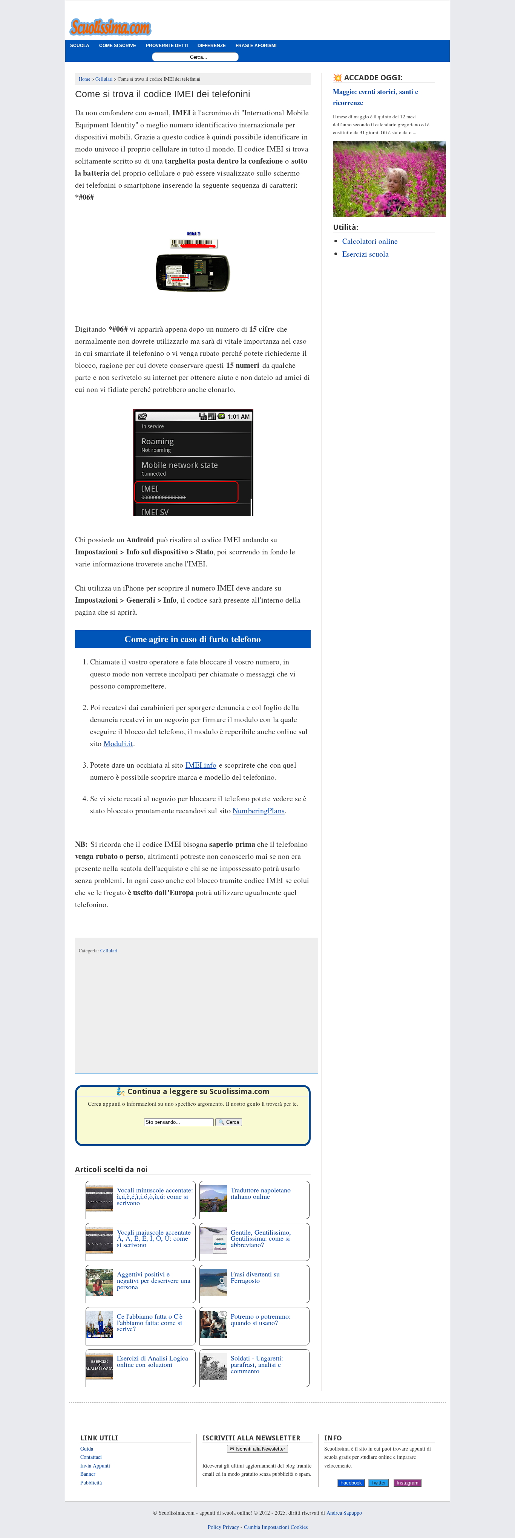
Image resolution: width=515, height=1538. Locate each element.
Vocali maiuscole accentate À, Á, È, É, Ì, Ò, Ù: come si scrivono (154, 1238)
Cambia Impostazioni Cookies (276, 1526)
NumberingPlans (259, 810)
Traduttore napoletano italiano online (261, 1193)
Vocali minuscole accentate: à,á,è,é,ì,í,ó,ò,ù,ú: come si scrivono (155, 1196)
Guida (86, 1448)
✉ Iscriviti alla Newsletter (257, 1449)
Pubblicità (91, 1482)
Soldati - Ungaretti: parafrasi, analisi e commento (257, 1364)
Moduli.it (118, 743)
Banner (87, 1473)
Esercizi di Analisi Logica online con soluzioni (152, 1361)
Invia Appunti (95, 1465)
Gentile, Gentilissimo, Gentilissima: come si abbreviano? (261, 1238)
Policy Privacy (223, 1526)
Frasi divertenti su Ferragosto (255, 1277)
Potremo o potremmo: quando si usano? (261, 1319)
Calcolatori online (370, 241)
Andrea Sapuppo (344, 1512)
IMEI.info (200, 765)
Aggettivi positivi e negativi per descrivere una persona (153, 1280)
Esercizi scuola (365, 254)
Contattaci (91, 1456)
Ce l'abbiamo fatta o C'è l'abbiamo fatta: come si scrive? (149, 1322)
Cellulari (109, 950)
